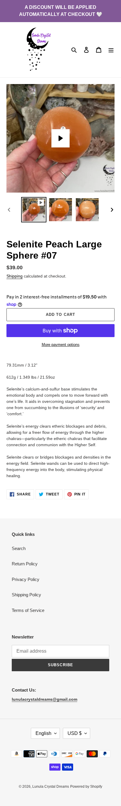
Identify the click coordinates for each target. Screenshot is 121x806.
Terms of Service (28, 610)
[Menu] (111, 49)
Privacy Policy (25, 579)
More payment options (61, 344)
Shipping (14, 276)
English (43, 733)
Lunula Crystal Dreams (50, 786)
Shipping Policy (26, 594)
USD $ (75, 733)
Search (19, 548)
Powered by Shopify (86, 786)
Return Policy (25, 563)
